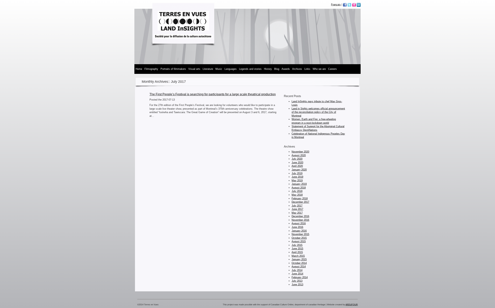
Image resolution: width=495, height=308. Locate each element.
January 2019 (299, 184)
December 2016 (300, 216)
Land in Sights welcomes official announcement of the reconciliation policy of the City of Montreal (318, 112)
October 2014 (299, 263)
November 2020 (300, 151)
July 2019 (297, 173)
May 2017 (297, 212)
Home (139, 68)
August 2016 (299, 223)
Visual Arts (194, 68)
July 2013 (297, 280)
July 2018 (297, 191)
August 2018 (299, 187)
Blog (276, 68)
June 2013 (297, 284)
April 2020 (297, 166)
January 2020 (299, 169)
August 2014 (299, 266)
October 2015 (299, 237)
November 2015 (300, 234)
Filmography (151, 68)
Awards (286, 68)
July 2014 (297, 270)
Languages (230, 68)
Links (307, 68)
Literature (208, 68)
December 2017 (300, 201)
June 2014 (297, 273)
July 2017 (297, 205)
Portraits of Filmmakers (173, 68)
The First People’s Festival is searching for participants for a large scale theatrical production (212, 94)
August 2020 (299, 155)
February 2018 (300, 198)
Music (218, 68)
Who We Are (319, 68)
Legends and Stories (250, 68)
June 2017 (297, 209)
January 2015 (299, 259)
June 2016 (297, 227)
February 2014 (300, 277)
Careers (332, 68)
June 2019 (297, 176)
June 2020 (297, 162)
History (268, 68)
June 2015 (297, 248)
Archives (297, 68)
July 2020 (297, 158)
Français (336, 4)
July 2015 (297, 245)
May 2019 (297, 180)
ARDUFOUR (352, 304)
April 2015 (297, 252)
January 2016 (299, 230)
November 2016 (300, 219)
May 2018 (297, 194)
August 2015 (299, 241)
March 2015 (298, 255)
